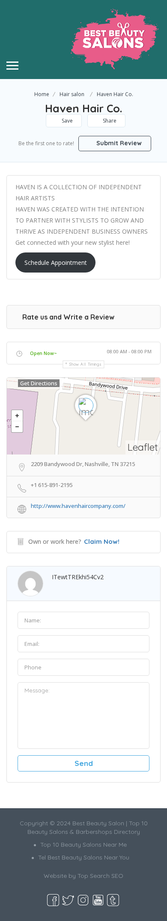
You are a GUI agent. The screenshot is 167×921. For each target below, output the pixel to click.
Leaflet (143, 447)
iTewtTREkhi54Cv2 (78, 577)
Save (66, 120)
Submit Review (118, 143)
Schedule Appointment (55, 262)
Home (41, 94)
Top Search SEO (100, 876)
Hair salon (72, 94)
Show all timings (85, 364)
